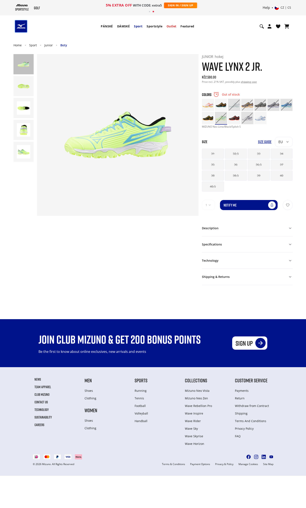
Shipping (241, 413)
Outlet (171, 26)
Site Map (268, 464)
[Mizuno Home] (22, 7)
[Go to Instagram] (256, 457)
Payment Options (200, 464)
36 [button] (235, 165)
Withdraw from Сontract (252, 406)
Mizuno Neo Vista (197, 391)
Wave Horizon (194, 444)
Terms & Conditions (173, 464)
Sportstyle (154, 26)
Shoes (89, 391)
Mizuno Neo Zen (196, 398)
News (37, 379)
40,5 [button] (213, 186)
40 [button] (281, 175)
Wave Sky (191, 429)
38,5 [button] (236, 175)
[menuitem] (107, 26)
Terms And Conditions (250, 421)
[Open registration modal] (269, 26)
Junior (48, 45)
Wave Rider (193, 421)
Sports (141, 380)
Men (88, 380)
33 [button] (258, 154)
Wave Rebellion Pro (198, 406)
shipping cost (249, 82)
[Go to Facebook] (248, 457)
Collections (196, 380)
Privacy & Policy (224, 464)
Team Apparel (42, 387)
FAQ (238, 436)
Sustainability (43, 417)
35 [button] (213, 165)
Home (17, 45)
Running (141, 391)
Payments (242, 391)
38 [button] (213, 175)
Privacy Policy (244, 429)
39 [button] (258, 175)
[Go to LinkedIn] (264, 457)
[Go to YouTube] (271, 457)
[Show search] (261, 26)
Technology (41, 410)
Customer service (251, 380)
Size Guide (265, 142)
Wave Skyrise (194, 436)
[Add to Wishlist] (288, 205)
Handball (141, 421)
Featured (187, 26)
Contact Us (41, 402)
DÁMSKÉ (123, 26)
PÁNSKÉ (107, 26)
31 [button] (213, 154)
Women (91, 410)
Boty (63, 45)
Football (140, 406)
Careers (39, 425)
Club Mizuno (41, 394)
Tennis (139, 398)
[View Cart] (286, 26)
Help (266, 7)
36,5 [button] (259, 165)
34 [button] (281, 154)
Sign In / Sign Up (180, 5)
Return (240, 398)
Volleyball (141, 413)
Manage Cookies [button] (248, 464)
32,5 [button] (236, 154)
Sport (138, 26)
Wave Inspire (194, 413)
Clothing (90, 398)
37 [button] (281, 165)
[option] (208, 105)
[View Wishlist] (278, 26)
